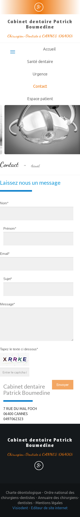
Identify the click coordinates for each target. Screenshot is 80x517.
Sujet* (7, 279)
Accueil (49, 49)
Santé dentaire (40, 61)
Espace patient (40, 98)
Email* (5, 253)
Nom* (4, 203)
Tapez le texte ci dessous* (19, 349)
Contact (40, 86)
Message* (7, 304)
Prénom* (9, 228)
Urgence (40, 74)
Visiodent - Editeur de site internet (40, 508)
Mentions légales (49, 503)
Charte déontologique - (25, 493)
